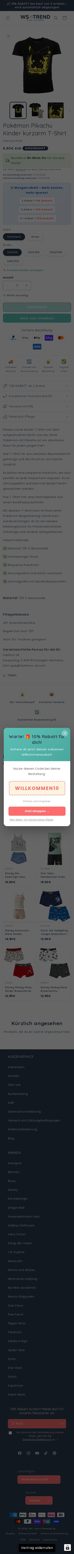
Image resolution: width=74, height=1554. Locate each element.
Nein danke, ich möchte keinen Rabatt (31, 819)
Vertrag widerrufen (37, 1548)
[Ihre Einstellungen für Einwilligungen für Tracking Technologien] (67, 1547)
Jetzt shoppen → (37, 811)
